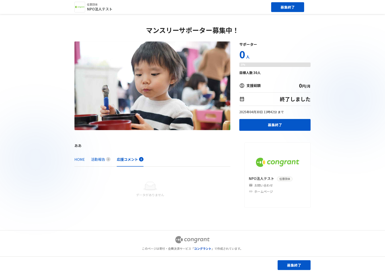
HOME (79, 159)
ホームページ (263, 191)
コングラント (202, 248)
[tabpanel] (152, 189)
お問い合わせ (263, 185)
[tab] (79, 159)
